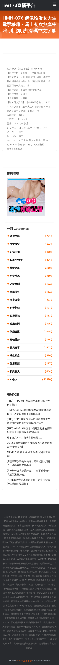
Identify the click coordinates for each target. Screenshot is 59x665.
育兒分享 (31, 347)
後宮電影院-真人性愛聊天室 (42, 517)
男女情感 (31, 275)
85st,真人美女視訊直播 (18, 530)
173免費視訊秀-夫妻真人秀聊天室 (36, 589)
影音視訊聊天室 (16, 639)
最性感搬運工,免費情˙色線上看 (25, 614)
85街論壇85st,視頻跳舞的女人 (31, 546)
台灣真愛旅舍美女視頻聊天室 (26, 635)
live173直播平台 (24, 660)
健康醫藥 (31, 363)
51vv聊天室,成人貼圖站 (42, 551)
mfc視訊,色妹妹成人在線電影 (25, 534)
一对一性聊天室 (38, 567)
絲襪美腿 (31, 236)
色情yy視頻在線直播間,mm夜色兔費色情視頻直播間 (30, 553)
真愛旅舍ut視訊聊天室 (36, 639)
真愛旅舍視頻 (46, 563)
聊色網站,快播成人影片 (34, 538)
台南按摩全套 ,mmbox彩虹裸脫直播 (29, 591)
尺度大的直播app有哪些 (15, 521)
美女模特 (31, 243)
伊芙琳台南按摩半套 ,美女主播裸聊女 (29, 548)
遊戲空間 (31, 323)
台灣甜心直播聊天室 (26, 559)
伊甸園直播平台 (11, 589)
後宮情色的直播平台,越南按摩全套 (27, 601)
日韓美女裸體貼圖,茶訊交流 (41, 618)
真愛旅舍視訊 (34, 631)
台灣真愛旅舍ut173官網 (15, 517)
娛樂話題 (31, 331)
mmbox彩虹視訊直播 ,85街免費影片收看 (22, 622)
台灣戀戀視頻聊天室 (28, 572)
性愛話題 (31, 267)
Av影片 (31, 379)
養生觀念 (31, 355)
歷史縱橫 (31, 299)
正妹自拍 (31, 251)
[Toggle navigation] (54, 4)
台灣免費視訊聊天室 (17, 631)
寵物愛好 (31, 339)
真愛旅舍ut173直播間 (45, 584)
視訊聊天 (31, 371)
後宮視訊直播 (24, 525)
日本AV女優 (31, 259)
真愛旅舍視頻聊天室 (38, 521)
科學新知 (31, 307)
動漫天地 (31, 315)
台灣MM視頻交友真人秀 (28, 626)
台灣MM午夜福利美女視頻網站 (23, 563)
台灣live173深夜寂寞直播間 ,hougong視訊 (29, 603)
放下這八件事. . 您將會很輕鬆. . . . (24, 437)
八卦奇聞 (31, 283)
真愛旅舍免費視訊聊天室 (25, 643)
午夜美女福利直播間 (20, 576)
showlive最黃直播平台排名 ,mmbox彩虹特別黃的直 (29, 595)
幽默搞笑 (31, 291)
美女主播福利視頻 (24, 584)
